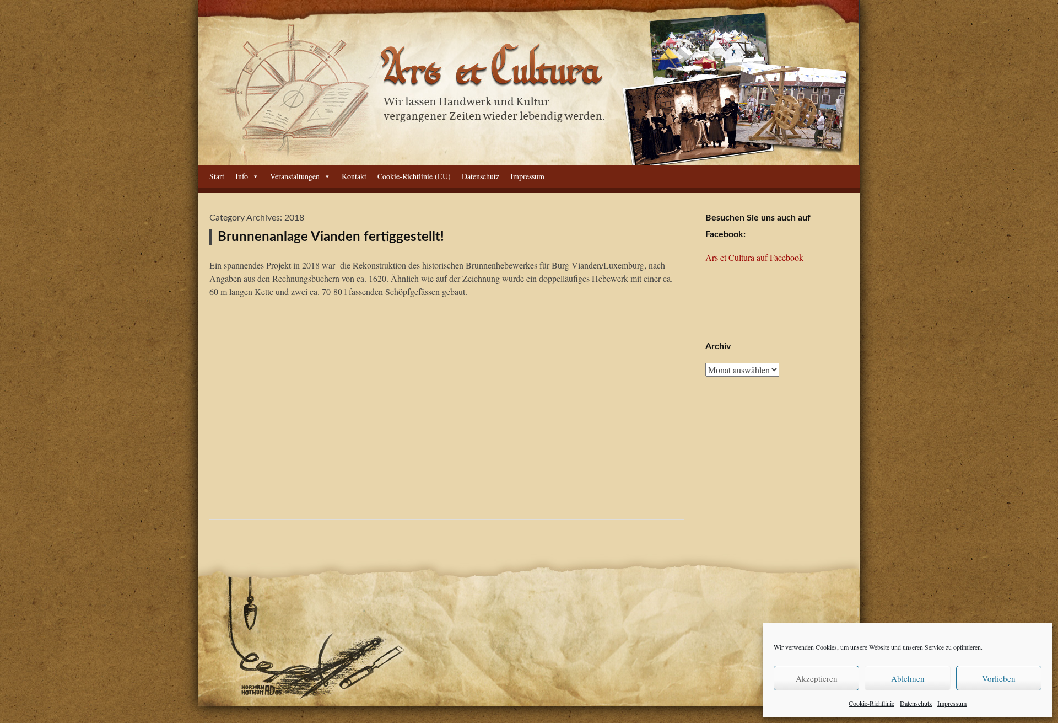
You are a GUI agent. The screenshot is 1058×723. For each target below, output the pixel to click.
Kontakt (354, 176)
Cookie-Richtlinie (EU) (414, 176)
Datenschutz (916, 703)
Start (216, 176)
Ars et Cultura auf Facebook (754, 257)
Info (241, 176)
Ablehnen (908, 678)
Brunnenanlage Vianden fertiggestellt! (331, 237)
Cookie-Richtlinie (871, 703)
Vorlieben (999, 678)
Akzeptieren (817, 678)
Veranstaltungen (295, 176)
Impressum (952, 703)
